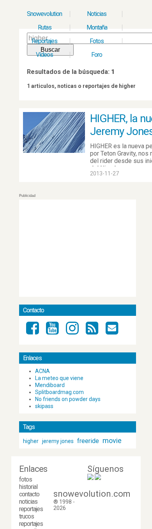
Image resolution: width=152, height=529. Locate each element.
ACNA (42, 371)
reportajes (31, 509)
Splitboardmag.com (59, 392)
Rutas (44, 27)
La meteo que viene (59, 378)
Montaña (97, 27)
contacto (29, 494)
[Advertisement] (77, 248)
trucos (26, 516)
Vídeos (44, 54)
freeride (88, 441)
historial (28, 486)
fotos (25, 479)
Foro (96, 54)
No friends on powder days (68, 399)
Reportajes (44, 41)
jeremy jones (58, 441)
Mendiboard (50, 385)
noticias (28, 501)
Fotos (97, 41)
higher (31, 441)
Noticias (96, 14)
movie (112, 440)
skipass (44, 406)
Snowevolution (44, 14)
